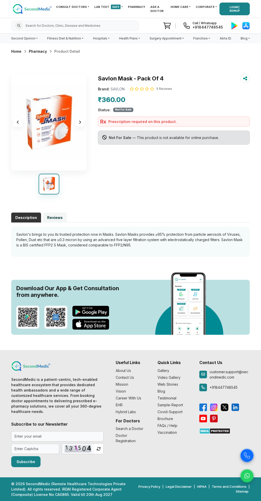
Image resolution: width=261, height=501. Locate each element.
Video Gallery (169, 377)
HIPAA (201, 486)
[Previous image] (17, 122)
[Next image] (80, 122)
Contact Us (125, 377)
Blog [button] (244, 38)
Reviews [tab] (55, 217)
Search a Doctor (129, 428)
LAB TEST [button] (106, 7)
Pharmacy (38, 51)
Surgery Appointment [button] (165, 38)
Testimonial (167, 398)
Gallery (163, 370)
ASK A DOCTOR (157, 9)
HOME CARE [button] (179, 7)
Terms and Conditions (229, 486)
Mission (122, 384)
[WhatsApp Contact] (247, 475)
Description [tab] (26, 217)
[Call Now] (247, 455)
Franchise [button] (200, 38)
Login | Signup (234, 9)
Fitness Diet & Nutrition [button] (64, 38)
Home (16, 51)
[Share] (245, 78)
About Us (123, 370)
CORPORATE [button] (205, 7)
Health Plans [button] (128, 38)
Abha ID (225, 38)
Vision (121, 391)
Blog (161, 391)
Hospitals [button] (100, 38)
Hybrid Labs (126, 412)
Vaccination (167, 432)
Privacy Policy (149, 486)
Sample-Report (170, 405)
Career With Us (128, 398)
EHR (119, 405)
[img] (49, 122)
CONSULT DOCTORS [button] (71, 7)
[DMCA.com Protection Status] (214, 430)
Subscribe (26, 462)
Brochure (165, 418)
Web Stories (168, 384)
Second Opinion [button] (23, 38)
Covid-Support (170, 412)
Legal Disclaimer (179, 486)
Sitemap (242, 491)
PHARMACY (136, 7)
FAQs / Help (167, 425)
